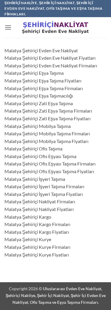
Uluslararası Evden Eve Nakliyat (72, 288)
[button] (8, 27)
